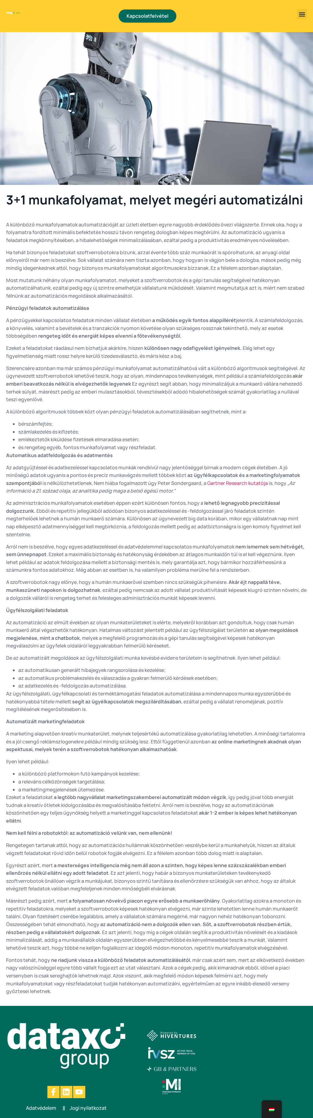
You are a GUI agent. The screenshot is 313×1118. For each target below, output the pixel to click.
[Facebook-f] (53, 1092)
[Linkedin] (66, 1092)
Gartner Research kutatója (237, 483)
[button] (302, 14)
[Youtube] (79, 1092)
